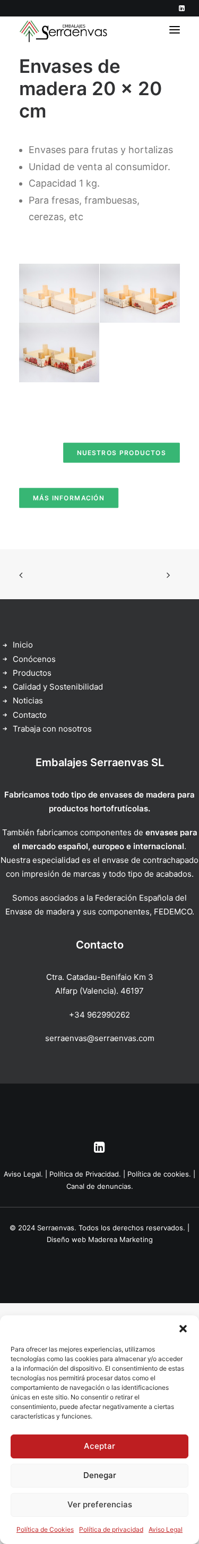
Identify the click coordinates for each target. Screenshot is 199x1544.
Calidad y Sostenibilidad (58, 687)
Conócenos (34, 659)
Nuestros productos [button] (122, 453)
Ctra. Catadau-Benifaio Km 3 (99, 977)
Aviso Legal (166, 1529)
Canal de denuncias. (99, 1186)
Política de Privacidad (84, 1174)
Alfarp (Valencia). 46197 (99, 991)
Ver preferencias (99, 1504)
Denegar (99, 1475)
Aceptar (99, 1446)
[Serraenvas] (64, 29)
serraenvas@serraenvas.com (99, 1038)
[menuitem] (181, 8)
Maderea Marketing (120, 1239)
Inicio (23, 645)
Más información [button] (69, 498)
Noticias (28, 700)
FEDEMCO (173, 912)
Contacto (30, 715)
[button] (183, 1328)
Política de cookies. (159, 1174)
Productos (32, 673)
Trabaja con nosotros (52, 729)
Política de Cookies (45, 1529)
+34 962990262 (99, 1015)
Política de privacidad (111, 1529)
